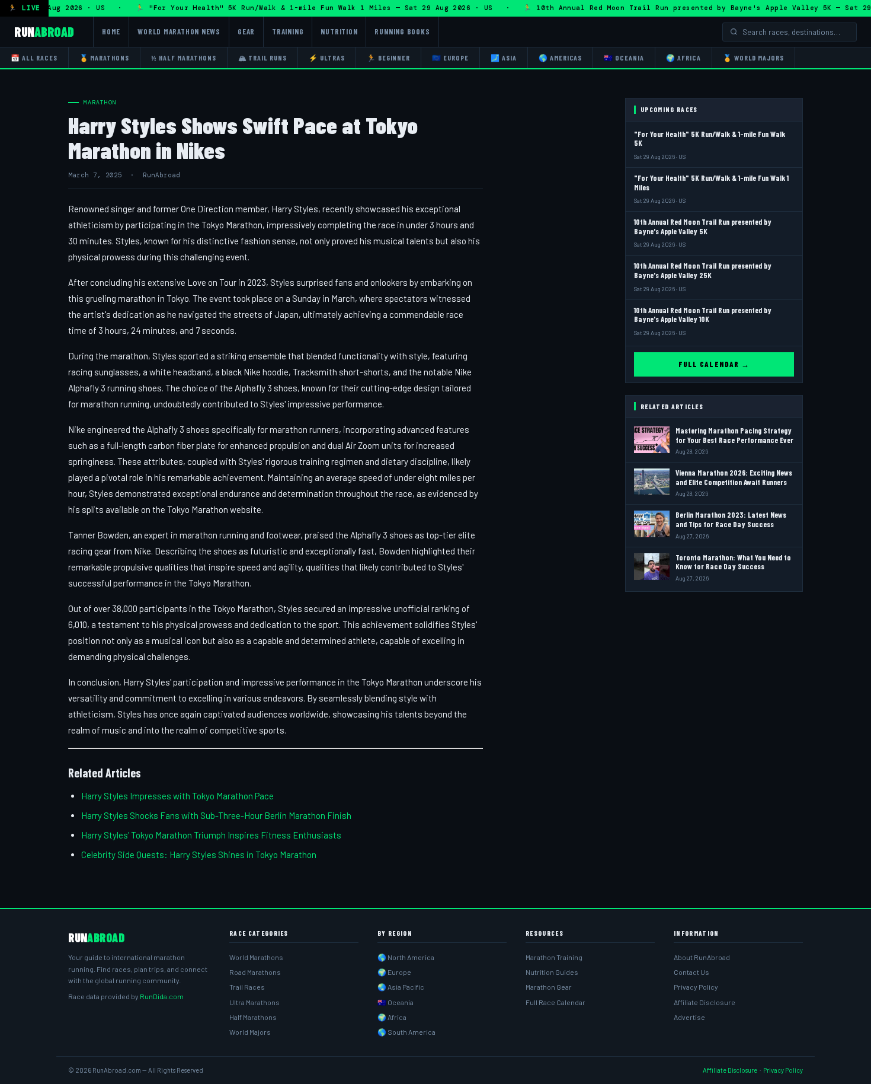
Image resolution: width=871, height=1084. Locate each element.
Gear (246, 31)
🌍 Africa (683, 57)
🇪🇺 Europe (450, 57)
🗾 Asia (504, 57)
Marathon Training (554, 957)
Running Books (402, 31)
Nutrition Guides (552, 972)
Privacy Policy (696, 987)
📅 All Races (34, 57)
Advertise (689, 1017)
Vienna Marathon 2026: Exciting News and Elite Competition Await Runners (733, 477)
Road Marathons (255, 972)
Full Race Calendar (555, 1002)
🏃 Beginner (389, 57)
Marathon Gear (549, 987)
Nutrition (339, 31)
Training (287, 31)
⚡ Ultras (327, 57)
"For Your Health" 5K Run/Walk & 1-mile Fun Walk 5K (709, 138)
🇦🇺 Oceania (624, 57)
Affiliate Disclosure (704, 1002)
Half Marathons (253, 1017)
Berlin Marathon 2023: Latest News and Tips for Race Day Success (730, 519)
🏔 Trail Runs (262, 57)
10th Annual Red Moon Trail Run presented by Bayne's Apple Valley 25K (702, 270)
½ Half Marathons (183, 57)
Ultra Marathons (254, 1002)
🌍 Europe (394, 972)
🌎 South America (406, 1032)
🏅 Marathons (104, 57)
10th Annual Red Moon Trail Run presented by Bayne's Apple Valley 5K (702, 226)
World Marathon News (178, 31)
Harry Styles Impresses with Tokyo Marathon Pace (177, 795)
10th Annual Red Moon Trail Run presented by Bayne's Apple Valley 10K (702, 314)
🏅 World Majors (753, 57)
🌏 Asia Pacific (400, 987)
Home (111, 31)
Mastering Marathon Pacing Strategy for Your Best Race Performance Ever (734, 435)
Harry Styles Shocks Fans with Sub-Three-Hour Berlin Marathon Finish (216, 815)
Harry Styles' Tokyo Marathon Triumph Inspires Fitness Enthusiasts (211, 835)
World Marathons (256, 957)
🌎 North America (405, 957)
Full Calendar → (714, 364)
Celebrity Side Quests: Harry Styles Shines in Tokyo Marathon (198, 854)
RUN (44, 31)
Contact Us (691, 972)
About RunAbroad (702, 957)
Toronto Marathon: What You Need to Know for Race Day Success (733, 562)
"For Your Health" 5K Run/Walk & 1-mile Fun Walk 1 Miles (711, 182)
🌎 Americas (560, 57)
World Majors (250, 1032)
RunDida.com (162, 996)
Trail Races (247, 987)
